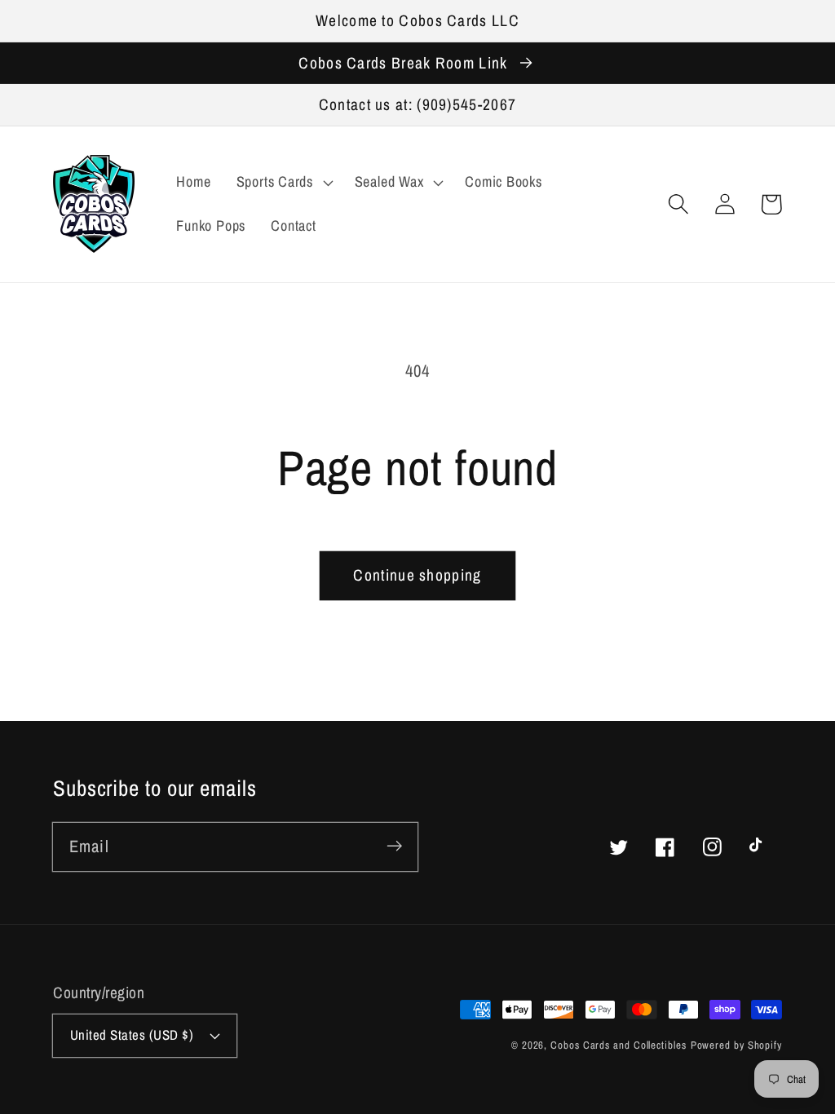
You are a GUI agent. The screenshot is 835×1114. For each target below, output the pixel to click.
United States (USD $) (132, 1035)
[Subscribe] (394, 846)
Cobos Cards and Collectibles (618, 1045)
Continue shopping (417, 575)
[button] (678, 204)
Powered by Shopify (736, 1045)
